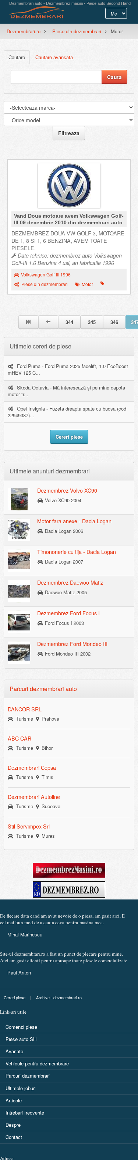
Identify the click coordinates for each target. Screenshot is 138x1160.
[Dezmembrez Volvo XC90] (19, 499)
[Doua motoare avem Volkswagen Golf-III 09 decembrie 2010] (69, 187)
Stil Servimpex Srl (29, 826)
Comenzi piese (21, 1026)
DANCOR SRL (25, 709)
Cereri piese (14, 997)
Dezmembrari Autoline (34, 796)
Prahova (49, 718)
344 (69, 322)
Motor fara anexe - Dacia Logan (74, 521)
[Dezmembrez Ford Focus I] (19, 622)
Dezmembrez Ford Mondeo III (72, 643)
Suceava (49, 806)
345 (92, 322)
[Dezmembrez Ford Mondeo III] (19, 652)
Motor (87, 284)
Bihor (46, 747)
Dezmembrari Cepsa (32, 767)
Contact (14, 1136)
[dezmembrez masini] (69, 869)
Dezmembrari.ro (23, 31)
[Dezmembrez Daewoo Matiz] (19, 591)
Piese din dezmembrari (76, 31)
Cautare (16, 57)
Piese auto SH (21, 1038)
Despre (13, 1124)
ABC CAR (19, 738)
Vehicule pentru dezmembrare (37, 1063)
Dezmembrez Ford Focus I (68, 613)
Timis (46, 776)
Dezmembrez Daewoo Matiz (70, 582)
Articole (14, 1100)
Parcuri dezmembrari (28, 1075)
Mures (47, 835)
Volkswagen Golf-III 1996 (46, 275)
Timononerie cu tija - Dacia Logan (76, 551)
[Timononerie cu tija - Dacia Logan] (19, 560)
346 (114, 322)
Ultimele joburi (21, 1088)
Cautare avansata (54, 57)
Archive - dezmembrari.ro (59, 997)
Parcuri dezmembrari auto (43, 688)
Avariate (14, 1051)
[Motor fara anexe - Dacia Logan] (19, 530)
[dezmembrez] (69, 888)
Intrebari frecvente (25, 1112)
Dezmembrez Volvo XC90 (67, 490)
